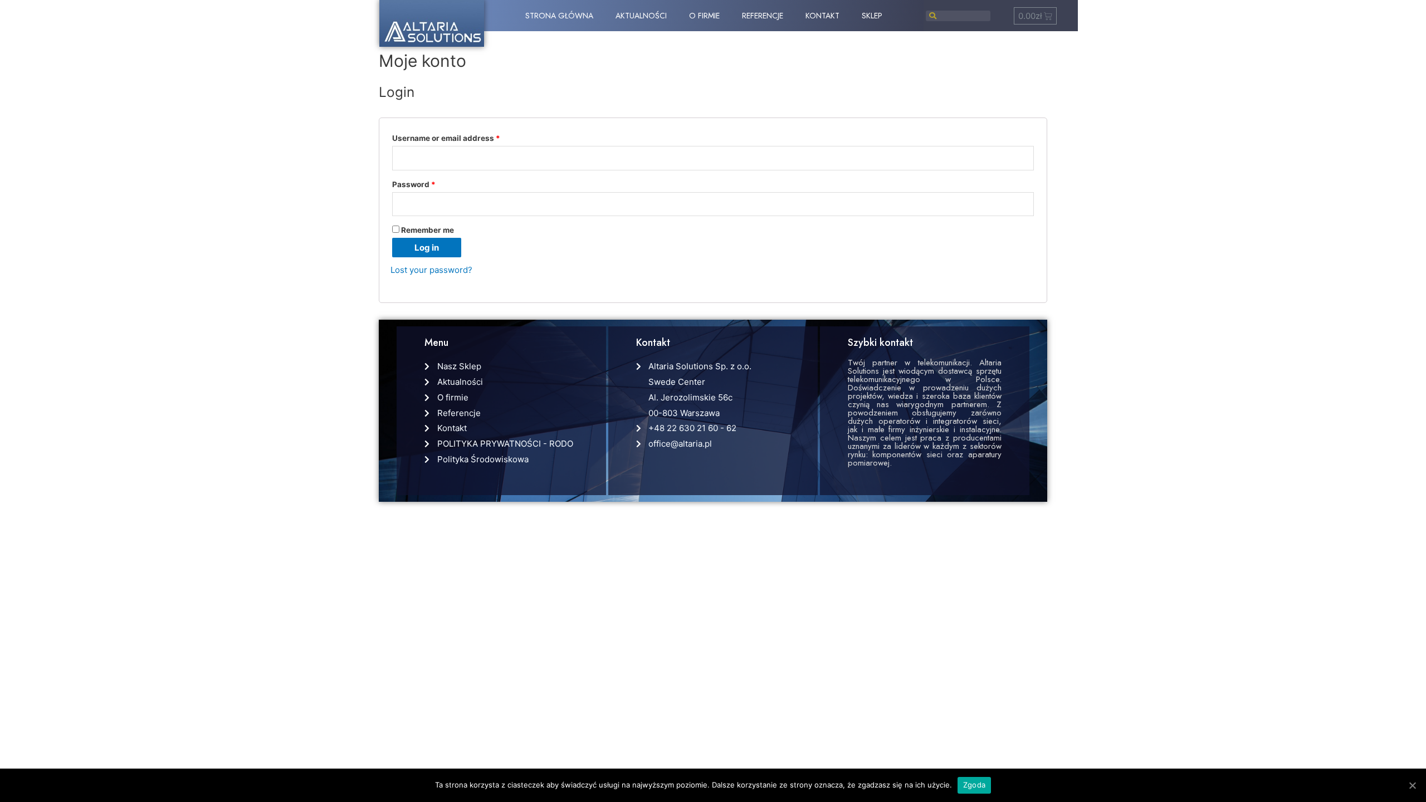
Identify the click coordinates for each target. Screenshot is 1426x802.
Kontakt (822, 15)
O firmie (704, 15)
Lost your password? (431, 270)
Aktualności (641, 15)
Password (414, 184)
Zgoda (974, 784)
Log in (426, 247)
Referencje (762, 15)
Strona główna (559, 15)
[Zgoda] (1412, 785)
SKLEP (872, 15)
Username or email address (446, 138)
